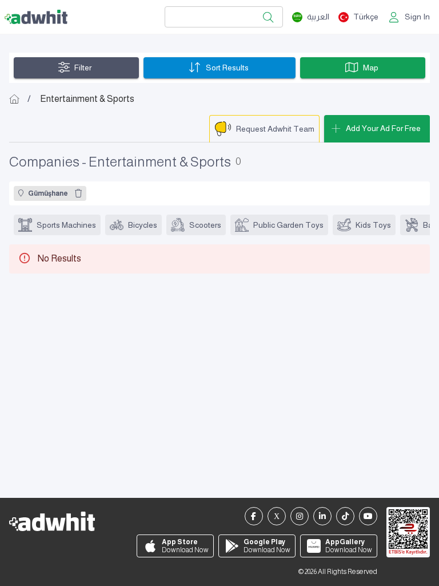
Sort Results (227, 67)
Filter (82, 67)
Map (370, 67)
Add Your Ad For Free (383, 128)
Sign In (417, 16)
